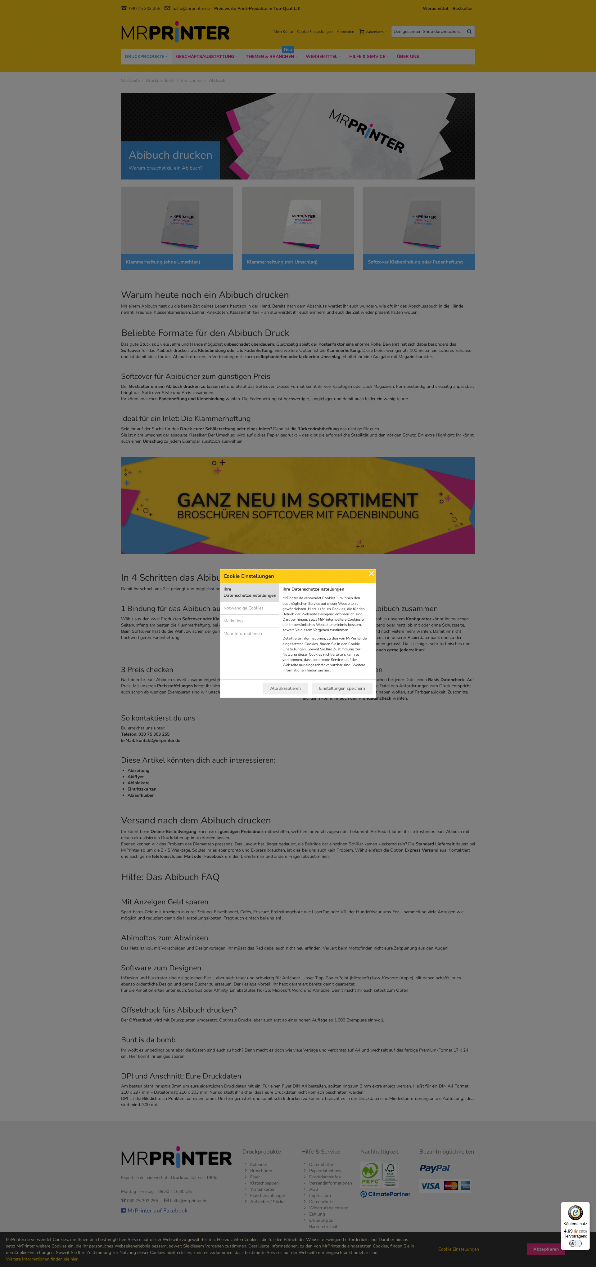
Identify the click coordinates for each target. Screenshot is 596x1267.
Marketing (233, 621)
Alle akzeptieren (285, 688)
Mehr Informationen (243, 633)
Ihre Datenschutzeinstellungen (250, 592)
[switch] (575, 1243)
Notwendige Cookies (244, 608)
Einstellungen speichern (342, 688)
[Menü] (586, 1205)
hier (327, 670)
